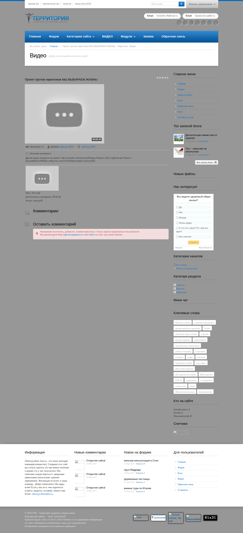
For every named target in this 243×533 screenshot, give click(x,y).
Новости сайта (185, 95)
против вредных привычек (187, 328)
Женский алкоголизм (185, 391)
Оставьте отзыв (185, 117)
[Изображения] (42, 178)
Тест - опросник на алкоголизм (195, 150)
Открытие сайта (183, 362)
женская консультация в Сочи (141, 460)
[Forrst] (216, 22)
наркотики (191, 380)
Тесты (207, 328)
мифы (190, 357)
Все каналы (181, 265)
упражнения (200, 339)
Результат (178, 248)
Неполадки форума (184, 368)
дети (192, 386)
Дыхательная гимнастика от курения (201, 136)
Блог (180, 112)
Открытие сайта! (95, 460)
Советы (205, 334)
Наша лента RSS (83, 4)
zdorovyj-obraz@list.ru (42, 494)
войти (92, 234)
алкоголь (201, 357)
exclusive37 (60, 516)
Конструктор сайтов (35, 516)
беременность (205, 391)
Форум (181, 89)
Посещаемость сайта (185, 374)
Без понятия (185, 236)
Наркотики (181, 292)
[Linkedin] (203, 22)
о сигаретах (206, 380)
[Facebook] (185, 22)
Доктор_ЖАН (67, 146)
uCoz (50, 516)
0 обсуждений (202, 141)
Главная (54, 46)
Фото (180, 100)
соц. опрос (201, 362)
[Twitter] (179, 22)
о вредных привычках (204, 322)
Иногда (182, 217)
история (179, 357)
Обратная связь (186, 106)
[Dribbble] (209, 22)
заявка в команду (183, 351)
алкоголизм (180, 386)
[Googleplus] (191, 22)
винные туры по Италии (137, 488)
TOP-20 (178, 380)
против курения (182, 339)
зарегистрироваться (73, 234)
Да (180, 207)
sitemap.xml (33, 4)
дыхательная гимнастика (187, 345)
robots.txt (67, 4)
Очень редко (185, 223)
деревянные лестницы (137, 479)
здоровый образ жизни (186, 334)
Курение (180, 288)
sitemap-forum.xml (51, 4)
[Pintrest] (197, 22)
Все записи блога (205, 162)
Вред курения (206, 374)
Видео (181, 479)
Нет (181, 212)
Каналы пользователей (186, 268)
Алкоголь (180, 285)
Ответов (140, 463)
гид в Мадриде (132, 469)
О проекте (200, 351)
